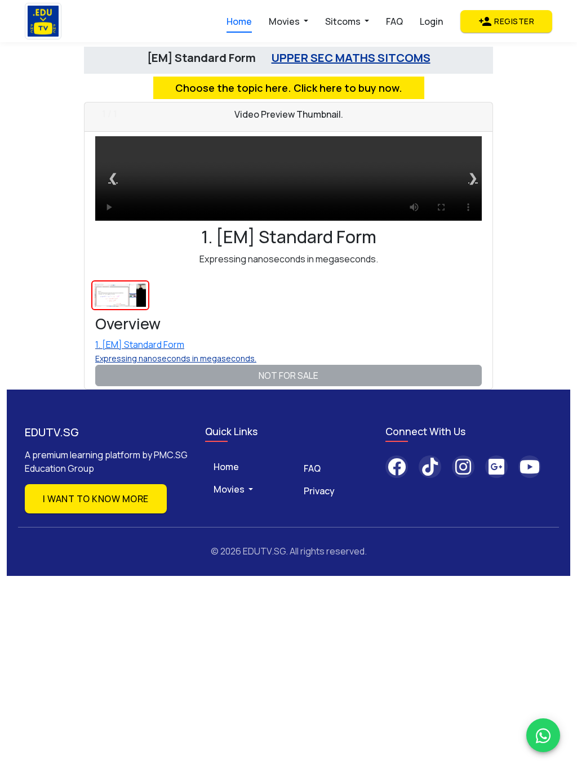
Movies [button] (285, 21)
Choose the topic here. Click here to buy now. (288, 88)
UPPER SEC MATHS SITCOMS (351, 57)
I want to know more (96, 499)
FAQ (394, 21)
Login (431, 21)
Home (239, 21)
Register (506, 21)
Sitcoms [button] (343, 21)
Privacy (319, 491)
